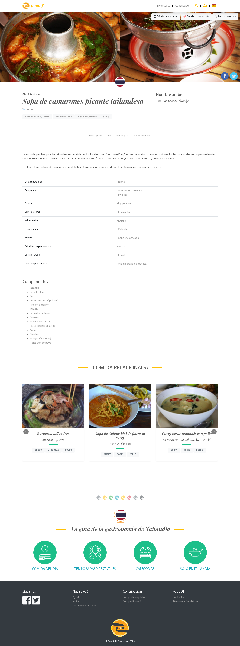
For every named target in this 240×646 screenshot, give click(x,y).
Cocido (122, 255)
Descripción (95, 135)
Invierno (122, 195)
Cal (31, 296)
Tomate (34, 309)
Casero (46, 117)
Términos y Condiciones (186, 601)
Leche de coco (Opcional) (44, 300)
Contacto (178, 597)
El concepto (163, 5)
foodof (37, 5)
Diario (121, 182)
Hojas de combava (40, 342)
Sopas (29, 109)
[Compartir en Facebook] (225, 76)
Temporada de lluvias (130, 190)
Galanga (34, 288)
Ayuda (76, 597)
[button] (26, 432)
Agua (33, 330)
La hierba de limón (40, 313)
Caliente (123, 229)
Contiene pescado (128, 238)
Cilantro (34, 334)
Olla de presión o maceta (132, 264)
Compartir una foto (134, 601)
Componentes (142, 135)
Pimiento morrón (39, 304)
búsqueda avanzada (84, 605)
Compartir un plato (134, 597)
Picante (93, 117)
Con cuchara (125, 212)
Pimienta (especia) (40, 321)
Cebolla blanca (38, 292)
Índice (76, 601)
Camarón (35, 317)
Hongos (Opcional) (40, 338)
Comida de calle (33, 117)
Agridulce (83, 117)
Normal (120, 246)
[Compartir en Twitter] (234, 76)
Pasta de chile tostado (43, 326)
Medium (121, 220)
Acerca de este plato (118, 135)
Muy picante (123, 203)
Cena (69, 117)
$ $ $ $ (106, 117)
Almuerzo (61, 117)
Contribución (182, 5)
